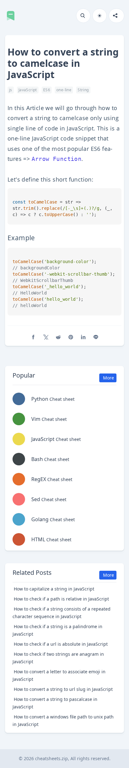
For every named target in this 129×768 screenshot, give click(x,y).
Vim (49, 419)
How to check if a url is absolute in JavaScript (61, 644)
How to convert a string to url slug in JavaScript (63, 689)
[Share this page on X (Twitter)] (45, 337)
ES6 (46, 90)
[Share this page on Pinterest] (70, 337)
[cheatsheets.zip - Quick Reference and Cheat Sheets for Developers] (12, 15)
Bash (50, 459)
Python (53, 398)
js (10, 90)
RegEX (51, 479)
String (83, 90)
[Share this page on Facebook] (33, 337)
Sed (48, 499)
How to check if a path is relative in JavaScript (61, 599)
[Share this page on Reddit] (58, 337)
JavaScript (27, 90)
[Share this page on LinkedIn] (83, 337)
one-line (63, 90)
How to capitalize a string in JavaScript (54, 589)
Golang (53, 519)
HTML (51, 539)
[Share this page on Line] (95, 337)
